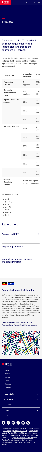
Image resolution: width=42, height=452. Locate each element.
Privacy (37, 428)
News (7, 370)
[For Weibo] (28, 423)
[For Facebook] (3, 423)
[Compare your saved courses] (28, 2)
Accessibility (7, 431)
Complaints (33, 431)
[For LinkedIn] (18, 423)
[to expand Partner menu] (37, 410)
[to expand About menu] (37, 415)
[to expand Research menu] (37, 405)
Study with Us (8, 394)
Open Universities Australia (22, 438)
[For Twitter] (8, 423)
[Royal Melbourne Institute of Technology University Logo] (5, 2)
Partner (6, 410)
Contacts (8, 388)
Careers (8, 384)
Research (7, 405)
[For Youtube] (23, 423)
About (5, 416)
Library (7, 377)
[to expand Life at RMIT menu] (37, 399)
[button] (34, 2)
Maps (7, 381)
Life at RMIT (8, 399)
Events (7, 373)
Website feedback (20, 431)
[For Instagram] (13, 423)
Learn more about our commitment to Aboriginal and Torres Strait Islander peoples (19, 323)
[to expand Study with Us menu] (37, 394)
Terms (30, 428)
